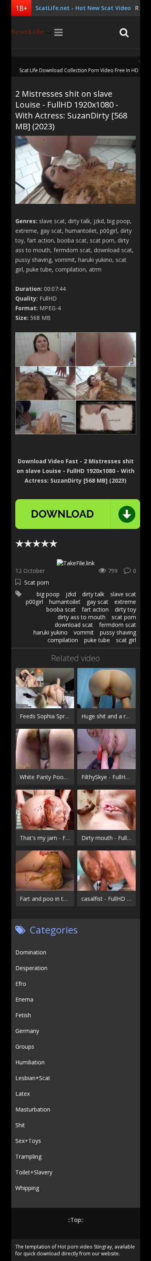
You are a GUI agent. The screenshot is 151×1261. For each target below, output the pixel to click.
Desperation (31, 968)
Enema (24, 999)
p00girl (34, 602)
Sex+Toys (28, 1141)
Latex (22, 1093)
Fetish (23, 1015)
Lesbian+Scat (32, 1078)
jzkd (71, 594)
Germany (27, 1031)
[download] (77, 514)
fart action (95, 609)
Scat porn (36, 582)
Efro (20, 983)
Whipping (27, 1188)
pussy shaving (118, 632)
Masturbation (32, 1109)
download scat (74, 624)
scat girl (126, 640)
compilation (63, 640)
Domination (30, 952)
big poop (48, 594)
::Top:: (75, 1220)
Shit (20, 1125)
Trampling (28, 1156)
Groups (24, 1046)
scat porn (124, 617)
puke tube (97, 640)
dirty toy (125, 609)
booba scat (61, 609)
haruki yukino (50, 632)
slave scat (123, 594)
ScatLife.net (31, 32)
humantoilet (65, 602)
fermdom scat (117, 624)
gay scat (97, 602)
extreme (125, 602)
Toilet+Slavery (33, 1172)
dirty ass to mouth (81, 617)
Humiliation (30, 1062)
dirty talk (93, 594)
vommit (84, 632)
